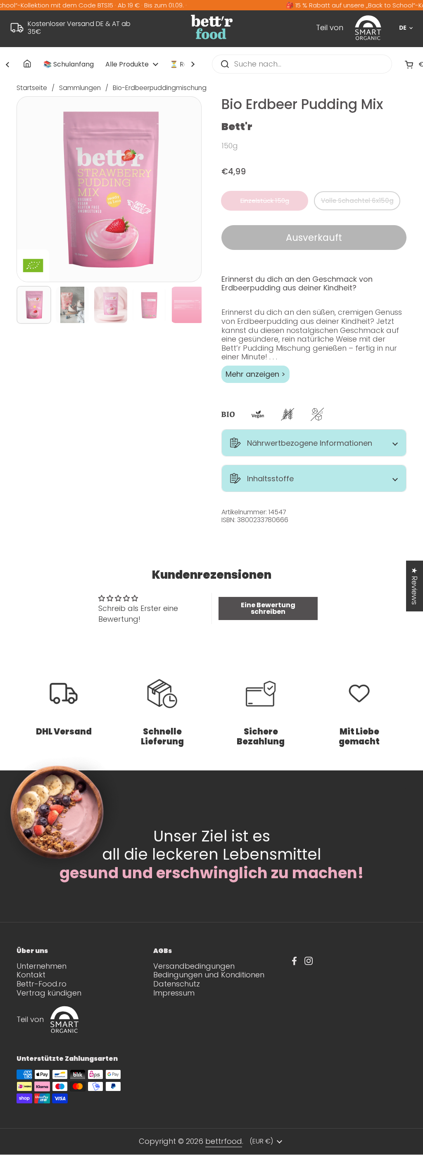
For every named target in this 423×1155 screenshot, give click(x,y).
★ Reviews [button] (414, 586)
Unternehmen (42, 966)
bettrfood (223, 1141)
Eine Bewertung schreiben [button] (268, 608)
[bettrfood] (211, 38)
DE (402, 27)
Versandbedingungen (194, 966)
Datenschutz (176, 984)
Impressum (174, 993)
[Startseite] (28, 64)
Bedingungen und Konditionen (208, 975)
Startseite (32, 88)
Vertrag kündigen (49, 993)
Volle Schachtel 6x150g (357, 200)
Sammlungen (80, 88)
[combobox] (403, 27)
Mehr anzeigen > (255, 374)
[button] (314, 443)
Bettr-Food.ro (42, 984)
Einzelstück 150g (264, 200)
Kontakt (31, 975)
